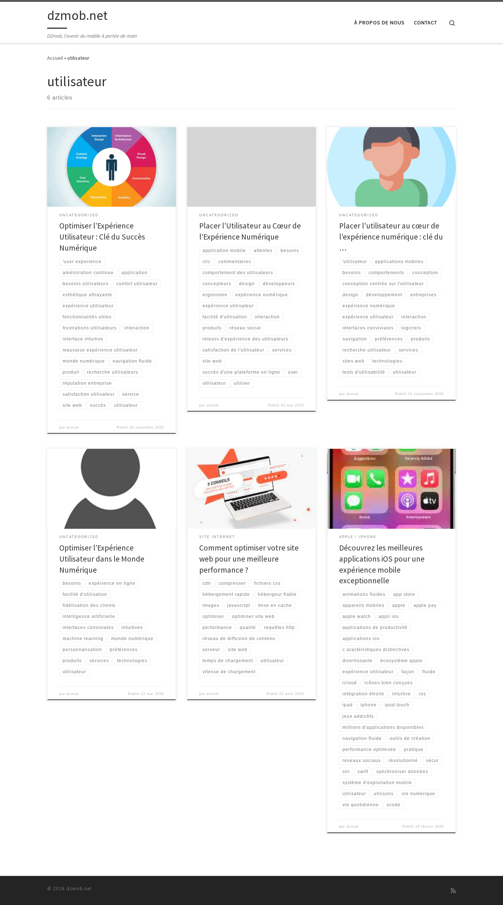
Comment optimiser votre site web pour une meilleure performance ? (249, 559)
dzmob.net (79, 888)
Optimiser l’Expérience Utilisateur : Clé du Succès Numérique (102, 237)
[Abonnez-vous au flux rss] (453, 890)
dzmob (73, 427)
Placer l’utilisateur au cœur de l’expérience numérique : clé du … (391, 237)
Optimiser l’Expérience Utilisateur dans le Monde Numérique (101, 559)
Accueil (55, 58)
